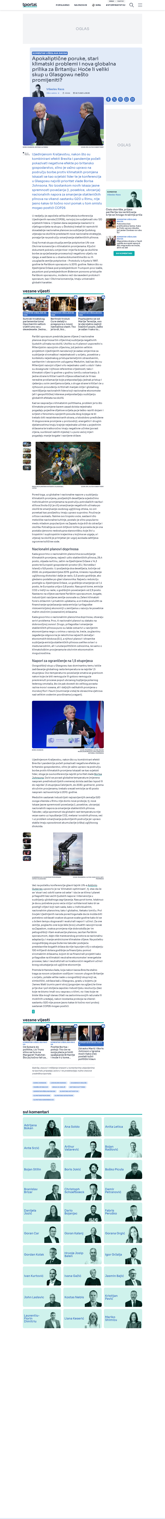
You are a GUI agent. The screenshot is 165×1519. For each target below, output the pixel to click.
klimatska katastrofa (64, 1095)
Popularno (62, 5)
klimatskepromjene (41, 1095)
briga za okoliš (58, 1087)
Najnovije (80, 5)
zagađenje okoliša (79, 1083)
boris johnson (39, 1083)
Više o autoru (51, 93)
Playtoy (121, 1)
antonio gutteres (77, 1087)
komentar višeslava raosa (44, 1091)
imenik (111, 1)
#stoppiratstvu (115, 5)
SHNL (98, 5)
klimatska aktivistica (69, 1091)
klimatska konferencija (43, 1100)
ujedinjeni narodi (58, 1083)
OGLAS (82, 29)
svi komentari (124, 253)
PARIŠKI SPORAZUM (40, 1087)
